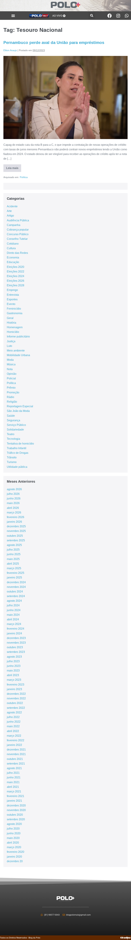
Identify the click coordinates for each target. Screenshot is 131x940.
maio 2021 (13, 782)
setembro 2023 (16, 651)
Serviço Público (16, 424)
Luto (9, 345)
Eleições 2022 (15, 271)
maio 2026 (13, 503)
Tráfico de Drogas (17, 452)
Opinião (11, 373)
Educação (13, 262)
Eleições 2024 (15, 276)
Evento (11, 304)
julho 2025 (13, 549)
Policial (11, 378)
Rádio (10, 397)
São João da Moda (18, 410)
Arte (9, 211)
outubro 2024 (15, 591)
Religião (12, 401)
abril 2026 (13, 507)
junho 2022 (13, 721)
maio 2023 (13, 670)
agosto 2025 (14, 545)
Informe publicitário (18, 336)
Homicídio (13, 331)
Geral (10, 318)
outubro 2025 (15, 535)
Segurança (13, 420)
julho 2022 (13, 717)
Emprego (12, 290)
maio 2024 (13, 614)
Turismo (12, 462)
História (11, 322)
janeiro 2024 (14, 633)
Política (24, 177)
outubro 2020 (15, 814)
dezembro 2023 (16, 638)
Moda (10, 359)
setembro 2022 (16, 707)
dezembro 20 (15, 861)
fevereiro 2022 (15, 740)
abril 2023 (13, 675)
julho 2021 (13, 772)
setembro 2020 (16, 819)
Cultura (11, 248)
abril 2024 (13, 619)
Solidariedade (15, 429)
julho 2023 (13, 661)
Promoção (13, 392)
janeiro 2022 (14, 744)
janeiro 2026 (14, 521)
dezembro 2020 (16, 805)
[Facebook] (109, 15)
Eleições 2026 (15, 280)
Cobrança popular (18, 229)
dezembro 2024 (16, 582)
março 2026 (14, 512)
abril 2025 (13, 563)
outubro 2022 (15, 703)
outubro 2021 (15, 759)
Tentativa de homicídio (20, 443)
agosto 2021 (14, 768)
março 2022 (14, 735)
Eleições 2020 (15, 266)
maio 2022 (13, 726)
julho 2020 (13, 828)
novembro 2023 (16, 642)
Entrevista (13, 294)
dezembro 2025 (16, 526)
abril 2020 (13, 842)
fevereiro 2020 (15, 851)
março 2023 (14, 679)
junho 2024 (13, 610)
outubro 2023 (15, 647)
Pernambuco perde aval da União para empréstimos (53, 42)
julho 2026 (13, 493)
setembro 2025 (16, 540)
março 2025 (14, 568)
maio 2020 (13, 838)
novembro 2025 (16, 531)
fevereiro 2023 (15, 684)
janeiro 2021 (14, 800)
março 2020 (14, 847)
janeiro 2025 (14, 577)
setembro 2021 (16, 763)
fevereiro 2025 (15, 572)
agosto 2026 (14, 489)
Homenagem (15, 327)
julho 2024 (13, 605)
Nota (10, 369)
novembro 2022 (16, 698)
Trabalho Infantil (16, 448)
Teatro (10, 434)
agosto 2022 (14, 712)
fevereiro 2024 (15, 628)
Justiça (11, 341)
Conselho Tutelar (17, 238)
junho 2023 (13, 665)
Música (11, 364)
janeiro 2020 (14, 856)
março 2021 (14, 791)
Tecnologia (13, 438)
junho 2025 (13, 554)
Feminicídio (14, 308)
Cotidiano (13, 243)
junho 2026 (13, 498)
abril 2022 (13, 731)
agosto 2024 (14, 600)
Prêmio (11, 387)
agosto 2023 (14, 656)
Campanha (13, 225)
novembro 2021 (16, 754)
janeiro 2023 (14, 689)
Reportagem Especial (20, 406)
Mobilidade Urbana (18, 355)
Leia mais (13, 166)
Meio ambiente (16, 350)
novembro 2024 (16, 586)
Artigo (10, 215)
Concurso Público (17, 234)
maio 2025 (13, 559)
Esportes (12, 299)
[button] (13, 15)
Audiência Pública (18, 220)
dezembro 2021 (16, 749)
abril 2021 (13, 786)
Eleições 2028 (15, 285)
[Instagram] (118, 15)
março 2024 (14, 624)
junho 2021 (13, 777)
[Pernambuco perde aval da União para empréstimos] (65, 97)
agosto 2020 (14, 823)
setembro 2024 (16, 596)
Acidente (12, 206)
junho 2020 (13, 833)
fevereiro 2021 (15, 796)
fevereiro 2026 (15, 517)
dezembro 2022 (16, 693)
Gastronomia (14, 313)
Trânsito (12, 457)
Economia (13, 257)
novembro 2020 (16, 810)
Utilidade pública (17, 466)
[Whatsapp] (126, 15)
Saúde (11, 415)
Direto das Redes (17, 252)
